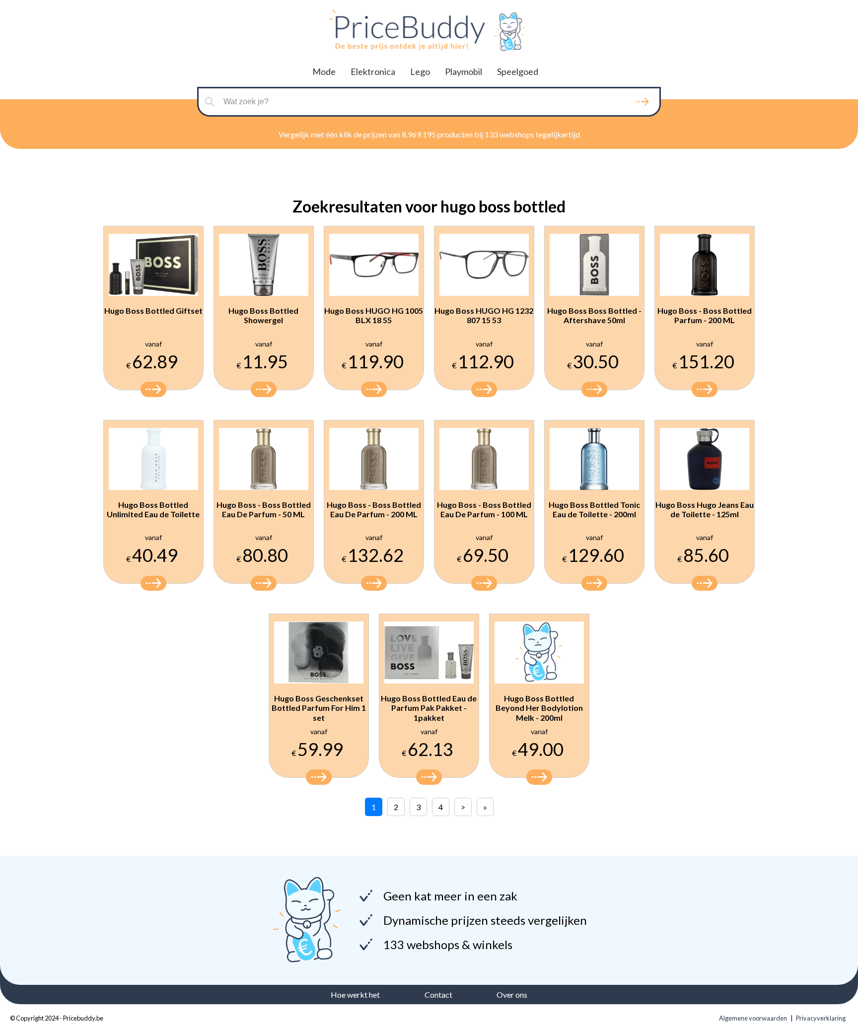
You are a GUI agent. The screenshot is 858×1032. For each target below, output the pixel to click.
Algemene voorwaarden (753, 1018)
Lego (420, 71)
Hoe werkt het (355, 994)
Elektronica (373, 71)
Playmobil (463, 71)
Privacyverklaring (821, 1018)
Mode (324, 71)
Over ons (512, 994)
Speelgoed (517, 71)
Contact (438, 994)
